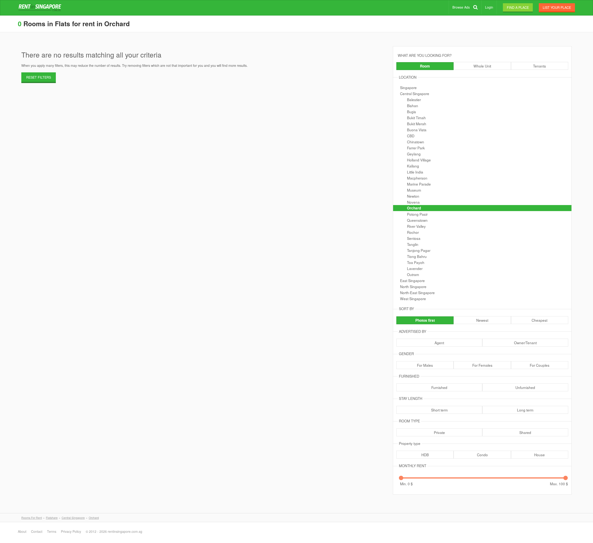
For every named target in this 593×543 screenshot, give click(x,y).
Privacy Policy (71, 531)
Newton (413, 196)
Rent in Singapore (40, 8)
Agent (439, 342)
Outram (413, 274)
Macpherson (417, 177)
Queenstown (417, 220)
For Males (425, 365)
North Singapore (413, 286)
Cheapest (539, 320)
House (539, 454)
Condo (482, 454)
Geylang (414, 153)
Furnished (439, 387)
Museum (414, 190)
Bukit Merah (416, 123)
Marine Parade (419, 183)
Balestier (414, 99)
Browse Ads (461, 7)
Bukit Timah (416, 117)
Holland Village (419, 159)
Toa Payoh (415, 262)
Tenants (539, 65)
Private (439, 432)
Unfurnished (525, 387)
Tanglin (412, 244)
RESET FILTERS (38, 77)
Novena (413, 202)
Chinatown (415, 141)
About (22, 531)
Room (425, 66)
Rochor (413, 232)
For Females (482, 365)
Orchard (414, 208)
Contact (36, 531)
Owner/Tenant (525, 342)
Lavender (415, 268)
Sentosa (413, 238)
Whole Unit (482, 65)
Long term (525, 409)
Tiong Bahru (417, 256)
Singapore (408, 87)
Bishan (412, 105)
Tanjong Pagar (418, 250)
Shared (525, 432)
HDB (425, 454)
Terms (51, 531)
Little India (415, 171)
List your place (557, 7)
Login (489, 7)
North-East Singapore (417, 292)
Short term (439, 409)
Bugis (411, 111)
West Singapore (413, 298)
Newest (482, 320)
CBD (410, 135)
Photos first (425, 320)
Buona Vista (416, 129)
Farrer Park (416, 147)
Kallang (413, 165)
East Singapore (412, 280)
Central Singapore (414, 93)
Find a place (518, 7)
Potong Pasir (417, 214)
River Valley (416, 226)
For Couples (539, 365)
